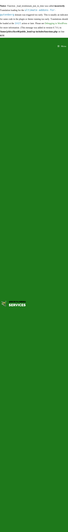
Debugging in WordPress (56, 23)
